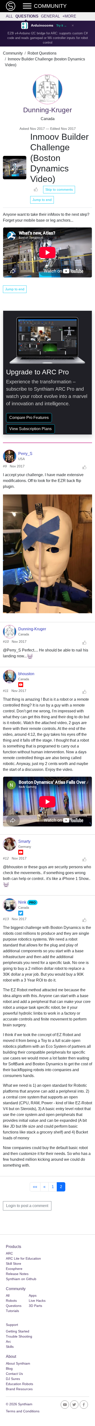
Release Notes (17, 1274)
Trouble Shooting (19, 1336)
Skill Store (13, 1263)
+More (69, 16)
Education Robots (19, 1384)
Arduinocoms (42, 25)
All (9, 16)
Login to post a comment (27, 1206)
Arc (8, 1341)
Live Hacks (37, 1301)
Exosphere (14, 1269)
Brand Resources (19, 1389)
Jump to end (42, 200)
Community (13, 53)
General (50, 16)
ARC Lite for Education (23, 1258)
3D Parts (35, 1306)
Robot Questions (42, 53)
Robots (11, 1301)
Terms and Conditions (22, 1411)
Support (12, 1325)
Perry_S (25, 454)
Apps (33, 1295)
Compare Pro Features (29, 418)
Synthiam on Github (21, 1279)
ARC (9, 1253)
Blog (9, 1368)
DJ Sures (13, 1379)
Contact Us (14, 1374)
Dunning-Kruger (32, 629)
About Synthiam (18, 1363)
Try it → (61, 25)
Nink (22, 902)
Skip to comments (59, 189)
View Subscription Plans (30, 429)
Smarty (24, 841)
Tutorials (12, 1311)
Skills (10, 1347)
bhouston (26, 674)
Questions (26, 16)
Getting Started (17, 1331)
